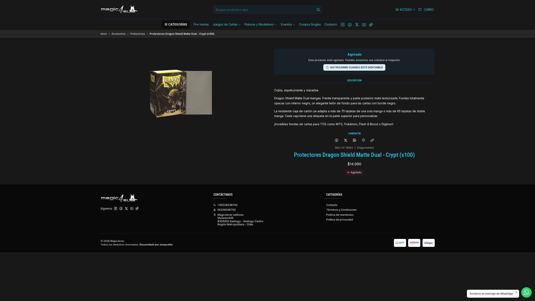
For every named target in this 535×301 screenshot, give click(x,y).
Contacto (332, 205)
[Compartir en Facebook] (337, 140)
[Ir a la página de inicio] (120, 9)
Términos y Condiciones (341, 209)
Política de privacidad (339, 219)
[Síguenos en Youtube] (364, 24)
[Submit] (318, 9)
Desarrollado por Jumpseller (156, 244)
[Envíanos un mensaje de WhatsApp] (526, 292)
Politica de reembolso (340, 214)
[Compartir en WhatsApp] (354, 140)
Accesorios (119, 34)
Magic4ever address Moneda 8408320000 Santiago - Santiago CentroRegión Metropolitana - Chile (240, 219)
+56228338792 (227, 205)
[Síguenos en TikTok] (371, 24)
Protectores (137, 34)
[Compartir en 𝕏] (346, 140)
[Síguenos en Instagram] (342, 24)
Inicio (104, 34)
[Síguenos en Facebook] (350, 24)
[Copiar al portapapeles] (372, 140)
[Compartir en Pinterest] (363, 140)
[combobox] (267, 9)
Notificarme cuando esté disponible (356, 67)
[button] (176, 24)
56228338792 (226, 209)
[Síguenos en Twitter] (357, 24)
